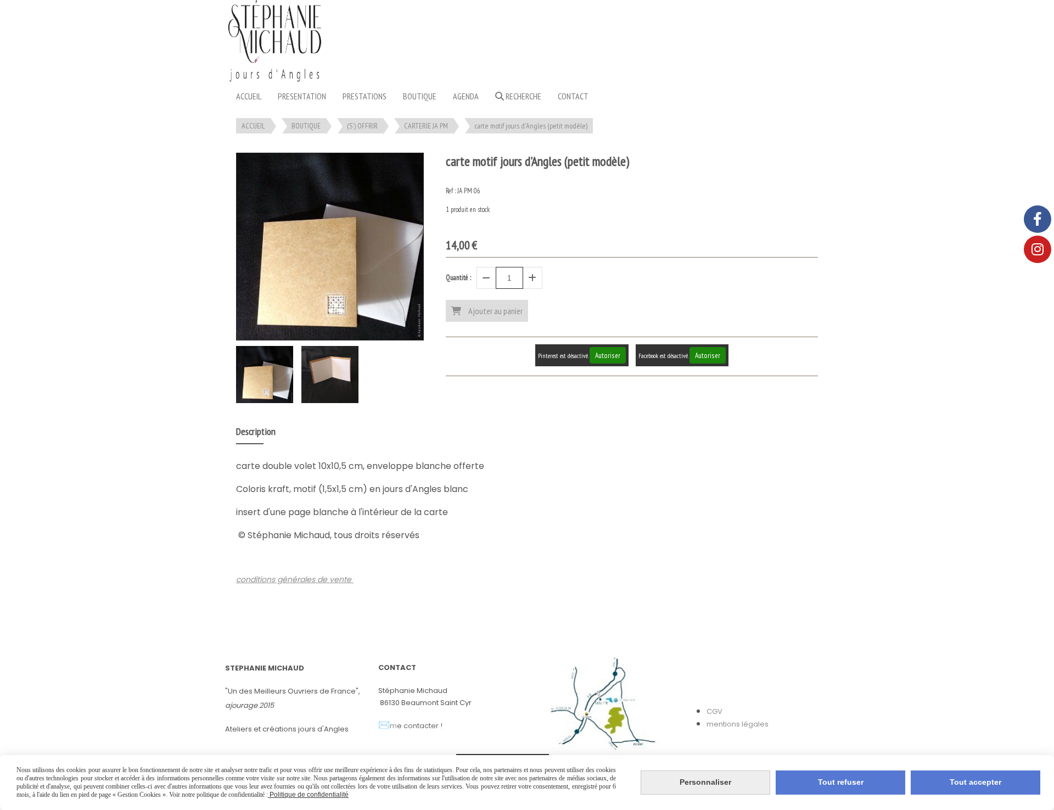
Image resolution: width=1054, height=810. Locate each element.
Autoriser (607, 355)
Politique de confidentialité (308, 794)
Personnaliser (705, 782)
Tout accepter (975, 782)
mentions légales (738, 724)
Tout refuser (841, 782)
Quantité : (458, 277)
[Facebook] (1037, 219)
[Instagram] (1037, 249)
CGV (714, 711)
